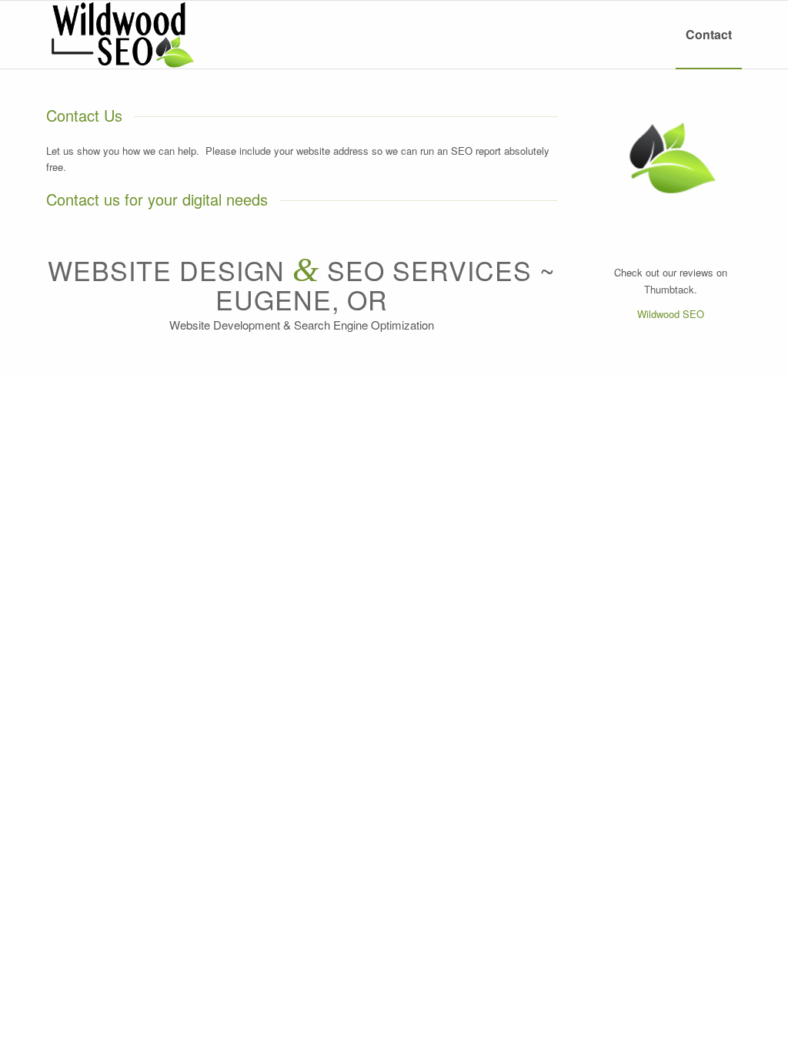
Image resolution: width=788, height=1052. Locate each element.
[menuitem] (709, 35)
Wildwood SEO (670, 314)
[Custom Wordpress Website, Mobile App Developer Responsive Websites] (120, 35)
